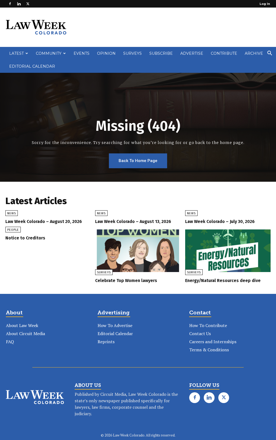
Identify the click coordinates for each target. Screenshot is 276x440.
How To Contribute (208, 325)
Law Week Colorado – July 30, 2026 (220, 221)
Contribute (224, 53)
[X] (28, 4)
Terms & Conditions (209, 350)
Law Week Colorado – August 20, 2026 (43, 221)
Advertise (191, 53)
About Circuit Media (25, 333)
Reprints (106, 342)
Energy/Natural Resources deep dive (223, 280)
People (13, 230)
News (11, 213)
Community (48, 53)
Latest (16, 53)
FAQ (10, 342)
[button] (269, 54)
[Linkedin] (19, 4)
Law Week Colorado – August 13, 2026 (133, 221)
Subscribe (161, 53)
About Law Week (22, 325)
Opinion (106, 53)
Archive (254, 53)
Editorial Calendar (32, 66)
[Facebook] (10, 4)
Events (81, 53)
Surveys (132, 53)
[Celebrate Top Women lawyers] (138, 250)
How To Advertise (115, 325)
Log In (265, 4)
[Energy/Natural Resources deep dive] (228, 250)
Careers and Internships (212, 342)
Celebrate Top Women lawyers (126, 280)
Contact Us (200, 333)
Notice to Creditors (25, 237)
